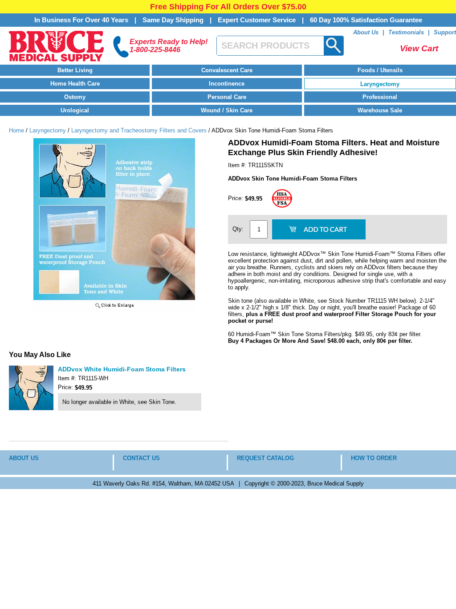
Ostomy (75, 97)
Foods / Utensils (380, 70)
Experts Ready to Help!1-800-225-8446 (169, 45)
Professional (379, 97)
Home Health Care (75, 83)
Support (445, 32)
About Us (366, 32)
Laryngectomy (379, 84)
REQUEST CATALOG (265, 458)
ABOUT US (24, 458)
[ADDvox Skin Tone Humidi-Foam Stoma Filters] (114, 308)
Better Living (75, 70)
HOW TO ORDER (374, 458)
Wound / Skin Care (226, 110)
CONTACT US (141, 458)
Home (16, 130)
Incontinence (226, 83)
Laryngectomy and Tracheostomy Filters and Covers (139, 130)
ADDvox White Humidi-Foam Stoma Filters (122, 369)
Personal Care (227, 97)
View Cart (419, 48)
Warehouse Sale (380, 110)
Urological (75, 110)
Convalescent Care (226, 70)
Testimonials (406, 32)
